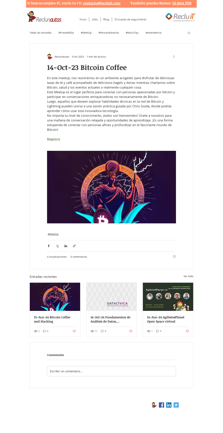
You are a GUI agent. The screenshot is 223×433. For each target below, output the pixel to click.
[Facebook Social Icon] (161, 405)
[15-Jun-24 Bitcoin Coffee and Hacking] (55, 297)
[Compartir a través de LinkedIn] (65, 246)
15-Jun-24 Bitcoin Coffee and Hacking (52, 319)
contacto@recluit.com (101, 3)
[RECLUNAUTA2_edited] (154, 405)
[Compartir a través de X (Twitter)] (57, 246)
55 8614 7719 (181, 3)
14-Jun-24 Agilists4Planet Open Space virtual (165, 319)
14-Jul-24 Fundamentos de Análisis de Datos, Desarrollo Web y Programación (110, 319)
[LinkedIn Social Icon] (168, 405)
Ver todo (188, 276)
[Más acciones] (174, 56)
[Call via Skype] (186, 406)
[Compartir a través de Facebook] (48, 246)
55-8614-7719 (66, 410)
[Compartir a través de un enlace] (74, 246)
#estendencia (154, 32)
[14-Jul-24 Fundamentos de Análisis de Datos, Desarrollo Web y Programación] (111, 297)
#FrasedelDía (66, 32)
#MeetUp (86, 32)
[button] (189, 32)
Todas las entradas (41, 32)
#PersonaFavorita (109, 32)
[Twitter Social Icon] (176, 405)
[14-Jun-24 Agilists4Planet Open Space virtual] (168, 297)
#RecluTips (132, 32)
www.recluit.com (114, 405)
